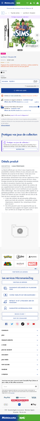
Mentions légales (29, 410)
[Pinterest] (28, 324)
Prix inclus (32, 86)
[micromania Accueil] (12, 3)
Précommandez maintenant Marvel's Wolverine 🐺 (20, 8)
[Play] (20, 231)
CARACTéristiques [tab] (18, 166)
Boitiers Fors (20, 149)
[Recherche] (34, 3)
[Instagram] (17, 324)
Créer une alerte (21, 90)
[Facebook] (6, 324)
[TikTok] (23, 324)
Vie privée (15, 412)
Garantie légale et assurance (16, 410)
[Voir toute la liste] (27, 3)
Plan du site (22, 412)
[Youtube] (34, 324)
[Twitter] (12, 324)
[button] (20, 330)
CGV (6, 410)
